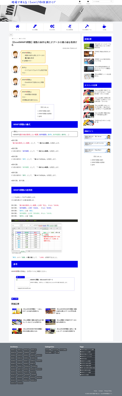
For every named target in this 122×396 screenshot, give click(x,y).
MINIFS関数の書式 (44, 111)
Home (95, 391)
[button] (111, 1)
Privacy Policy (108, 391)
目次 (42, 107)
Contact (101, 391)
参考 (40, 116)
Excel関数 (15, 298)
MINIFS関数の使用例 (45, 113)
